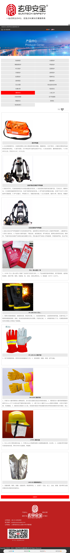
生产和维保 (52, 96)
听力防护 (18, 68)
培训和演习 (18, 105)
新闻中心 (34, 512)
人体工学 (52, 92)
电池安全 (52, 88)
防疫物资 (18, 60)
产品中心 (24, 512)
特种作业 (52, 76)
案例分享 (34, 516)
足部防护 (52, 68)
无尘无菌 (18, 84)
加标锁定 (18, 80)
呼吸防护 (52, 64)
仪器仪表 (18, 88)
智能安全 (18, 100)
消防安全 (18, 92)
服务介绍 (24, 516)
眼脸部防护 (18, 64)
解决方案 (44, 512)
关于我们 (44, 516)
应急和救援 (18, 96)
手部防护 (18, 72)
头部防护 (52, 60)
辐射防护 (52, 80)
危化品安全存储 (52, 84)
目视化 (52, 100)
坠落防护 (18, 76)
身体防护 (52, 72)
